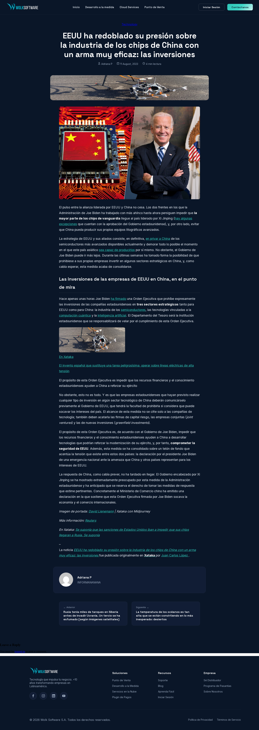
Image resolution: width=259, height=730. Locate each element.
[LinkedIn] (53, 696)
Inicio (76, 7)
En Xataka (66, 357)
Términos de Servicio (229, 719)
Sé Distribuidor (212, 680)
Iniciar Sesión (211, 7)
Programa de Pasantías (217, 685)
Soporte (163, 680)
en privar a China (158, 238)
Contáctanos (240, 7)
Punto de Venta (154, 7)
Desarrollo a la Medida (125, 685)
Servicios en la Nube (124, 691)
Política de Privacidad (200, 719)
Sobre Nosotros (213, 691)
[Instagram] (43, 696)
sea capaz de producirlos (117, 250)
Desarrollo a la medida (99, 7)
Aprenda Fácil (166, 691)
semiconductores (133, 310)
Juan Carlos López (175, 555)
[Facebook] (33, 696)
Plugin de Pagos (121, 697)
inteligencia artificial (112, 315)
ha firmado (118, 299)
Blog (160, 685)
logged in (20, 651)
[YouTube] (63, 696)
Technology (129, 24)
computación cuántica (75, 315)
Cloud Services (129, 7)
